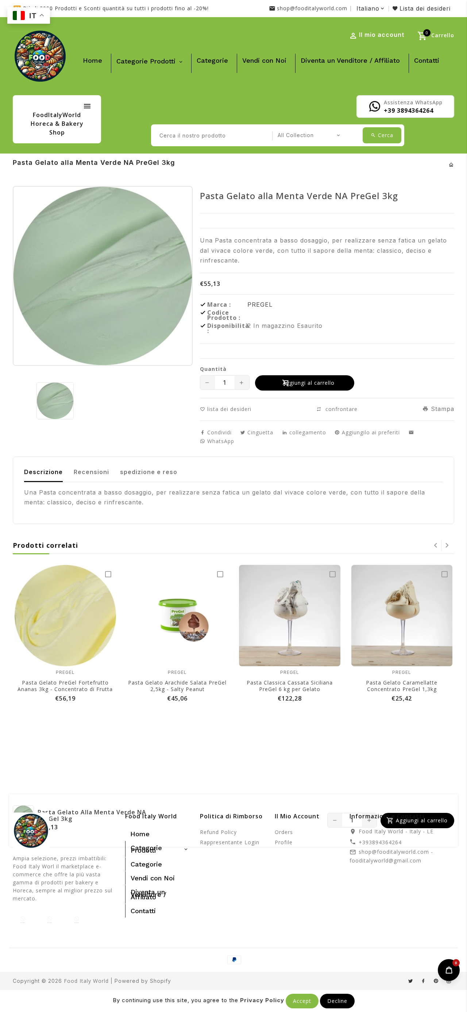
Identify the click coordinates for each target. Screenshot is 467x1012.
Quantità (213, 369)
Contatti (426, 60)
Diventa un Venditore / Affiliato (350, 60)
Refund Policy (218, 832)
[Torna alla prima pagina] (451, 165)
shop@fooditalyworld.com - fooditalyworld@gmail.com (391, 856)
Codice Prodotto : (223, 315)
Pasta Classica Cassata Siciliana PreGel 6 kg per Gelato (290, 686)
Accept (302, 1000)
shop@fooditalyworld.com (312, 8)
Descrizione (43, 472)
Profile (284, 842)
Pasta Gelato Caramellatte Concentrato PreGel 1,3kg (401, 686)
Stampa (441, 409)
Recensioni (91, 472)
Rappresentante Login (229, 842)
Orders (284, 832)
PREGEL (260, 304)
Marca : (219, 304)
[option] (55, 400)
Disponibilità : (227, 328)
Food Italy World (86, 980)
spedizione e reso (148, 472)
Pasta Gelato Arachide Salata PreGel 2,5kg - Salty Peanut (177, 686)
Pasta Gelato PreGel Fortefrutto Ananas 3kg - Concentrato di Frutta (65, 686)
